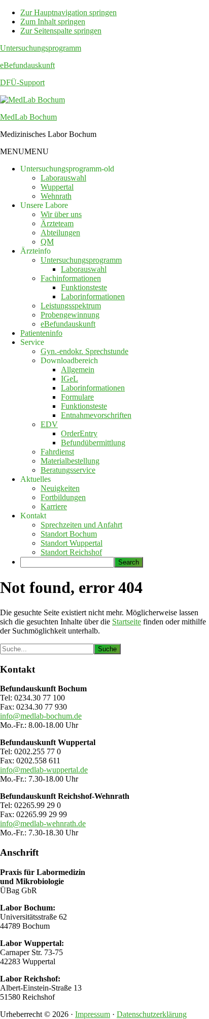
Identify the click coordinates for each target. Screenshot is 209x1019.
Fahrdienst (57, 451)
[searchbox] (67, 562)
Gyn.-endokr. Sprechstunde (84, 351)
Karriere (54, 506)
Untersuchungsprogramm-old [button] (67, 168)
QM (47, 241)
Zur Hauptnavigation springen (68, 12)
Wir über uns (61, 214)
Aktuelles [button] (35, 479)
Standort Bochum (69, 534)
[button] (24, 151)
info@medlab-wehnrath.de (43, 823)
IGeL (69, 378)
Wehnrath (56, 196)
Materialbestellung (70, 460)
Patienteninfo (41, 333)
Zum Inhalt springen (52, 21)
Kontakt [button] (33, 515)
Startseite (126, 621)
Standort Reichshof (71, 552)
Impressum (92, 1014)
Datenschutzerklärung (152, 1014)
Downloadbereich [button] (69, 360)
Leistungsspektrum (71, 305)
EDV (49, 424)
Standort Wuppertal (71, 543)
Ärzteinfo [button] (35, 251)
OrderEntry (79, 433)
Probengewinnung (70, 314)
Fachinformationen (71, 278)
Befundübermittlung (93, 442)
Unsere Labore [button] (44, 205)
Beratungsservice (68, 470)
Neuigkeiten (60, 488)
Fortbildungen (63, 497)
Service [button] (32, 342)
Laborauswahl (63, 177)
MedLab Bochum (28, 117)
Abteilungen (60, 232)
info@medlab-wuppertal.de (44, 769)
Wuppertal (57, 187)
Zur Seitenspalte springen (60, 30)
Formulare (77, 397)
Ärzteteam (57, 223)
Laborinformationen (93, 296)
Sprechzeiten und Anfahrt (81, 524)
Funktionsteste (84, 287)
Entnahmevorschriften (96, 415)
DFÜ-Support (22, 82)
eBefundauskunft (27, 65)
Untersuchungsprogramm (40, 48)
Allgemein (77, 369)
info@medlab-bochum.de (41, 716)
